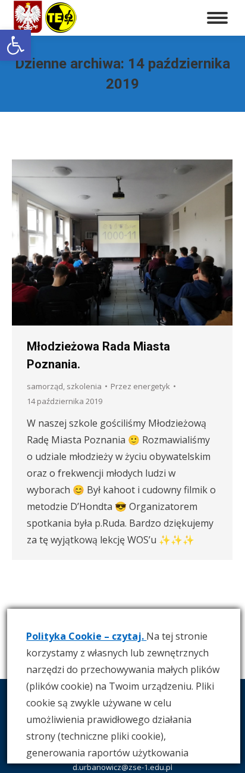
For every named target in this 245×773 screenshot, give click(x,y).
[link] (15, 45)
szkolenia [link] (84, 386)
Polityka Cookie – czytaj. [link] (86, 636)
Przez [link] (140, 386)
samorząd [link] (45, 386)
